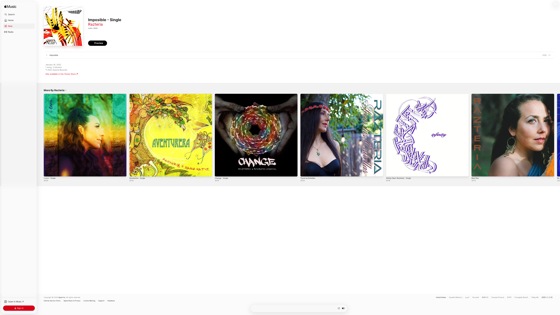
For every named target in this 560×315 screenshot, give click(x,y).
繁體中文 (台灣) (547, 297)
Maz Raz (475, 95)
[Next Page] (557, 135)
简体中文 (485, 297)
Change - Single (222, 95)
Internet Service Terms (52, 301)
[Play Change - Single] (218, 173)
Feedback (111, 301)
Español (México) (455, 297)
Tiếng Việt (535, 297)
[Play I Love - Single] (47, 173)
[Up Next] (339, 308)
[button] (19, 14)
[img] (10, 6)
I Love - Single (50, 95)
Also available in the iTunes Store (61, 74)
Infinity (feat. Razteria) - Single (400, 95)
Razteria (95, 24)
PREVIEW (543, 55)
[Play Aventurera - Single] (133, 173)
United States (441, 297)
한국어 (509, 297)
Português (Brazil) (521, 297)
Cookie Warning (89, 301)
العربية (467, 297)
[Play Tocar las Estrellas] (304, 173)
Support (101, 301)
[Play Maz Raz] (475, 173)
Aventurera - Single (138, 95)
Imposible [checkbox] (54, 55)
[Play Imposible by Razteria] (47, 55)
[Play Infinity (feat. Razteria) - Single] (389, 173)
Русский (475, 297)
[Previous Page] (41, 135)
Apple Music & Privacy (72, 301)
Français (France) (497, 297)
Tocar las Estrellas (308, 95)
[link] (55, 90)
